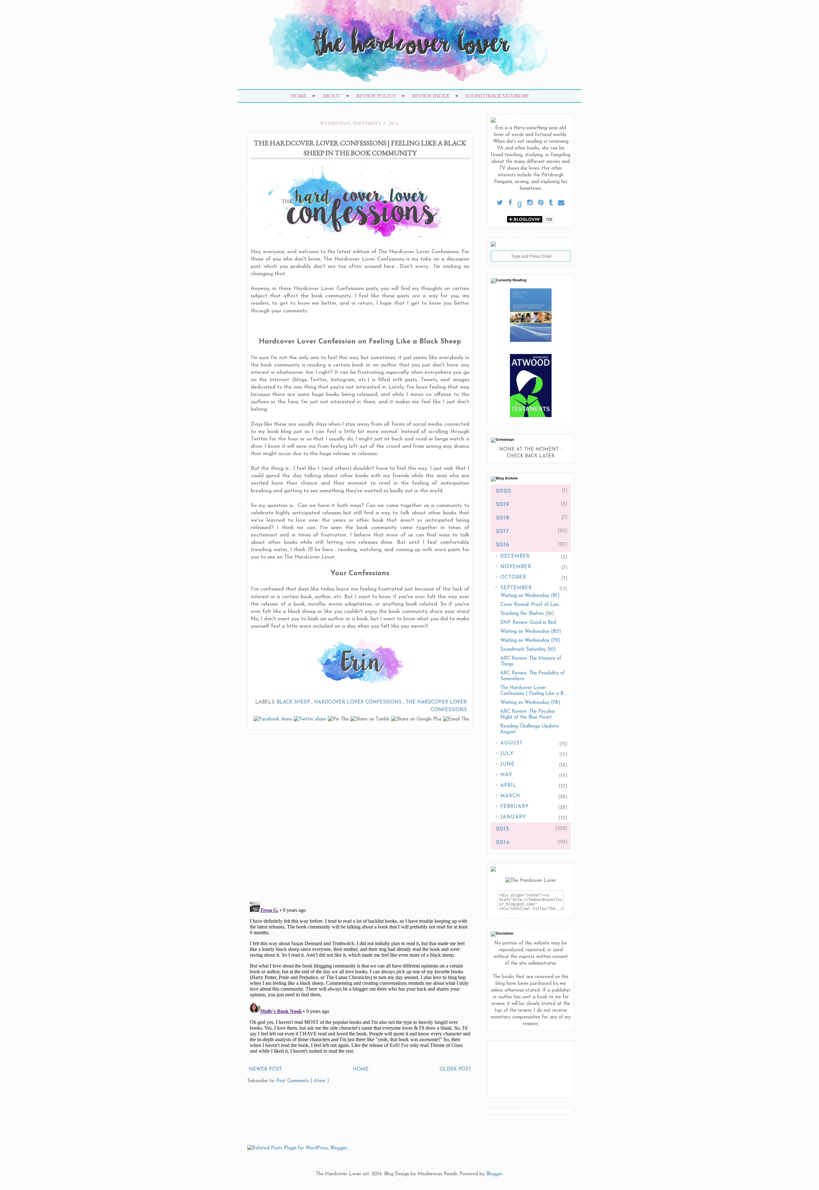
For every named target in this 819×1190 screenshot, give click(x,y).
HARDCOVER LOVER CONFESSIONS (358, 702)
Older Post (455, 1069)
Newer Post (265, 1069)
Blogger (494, 1174)
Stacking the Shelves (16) (527, 613)
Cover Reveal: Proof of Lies (529, 604)
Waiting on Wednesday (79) (530, 640)
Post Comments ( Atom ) (302, 1081)
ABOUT (331, 96)
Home (361, 1069)
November (515, 567)
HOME (298, 96)
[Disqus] (360, 813)
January (513, 817)
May (506, 775)
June (507, 764)
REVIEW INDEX (430, 96)
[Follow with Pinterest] (541, 203)
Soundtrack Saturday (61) (528, 649)
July (507, 754)
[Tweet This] (311, 719)
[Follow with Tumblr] (551, 203)
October (513, 577)
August (511, 743)
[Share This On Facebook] (274, 719)
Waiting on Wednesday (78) (530, 702)
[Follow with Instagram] (530, 203)
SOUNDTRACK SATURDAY (497, 96)
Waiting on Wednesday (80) (530, 631)
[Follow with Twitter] (500, 203)
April (508, 785)
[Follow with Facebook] (510, 203)
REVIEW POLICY (376, 96)
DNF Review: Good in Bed (528, 622)
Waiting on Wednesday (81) (530, 595)
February (514, 806)
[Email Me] (561, 203)
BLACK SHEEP (294, 702)
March (510, 796)
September (516, 588)
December (515, 556)
